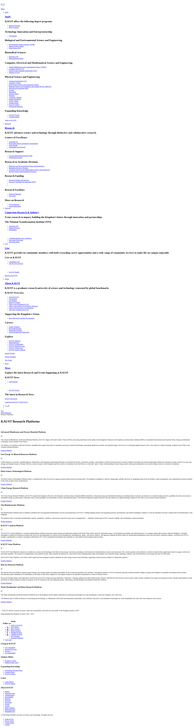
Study (7, 12)
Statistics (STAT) (14, 72)
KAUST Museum (14, 341)
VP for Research (14, 204)
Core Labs (12, 196)
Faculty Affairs (13, 101)
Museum (7, 699)
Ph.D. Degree (15, 629)
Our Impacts (13, 301)
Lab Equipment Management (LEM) (20, 156)
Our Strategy (13, 299)
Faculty (7, 704)
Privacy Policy (9, 721)
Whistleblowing (10, 711)
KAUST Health (14, 272)
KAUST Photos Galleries (17, 350)
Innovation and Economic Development (21, 318)
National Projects (14, 228)
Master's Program (14, 26)
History (7, 691)
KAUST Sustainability (16, 344)
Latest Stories (13, 382)
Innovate (7, 208)
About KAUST (14, 297)
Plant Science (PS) (15, 48)
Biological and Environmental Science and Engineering (26, 166)
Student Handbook (15, 99)
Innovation (8, 702)
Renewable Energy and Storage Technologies (23, 143)
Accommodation (10, 653)
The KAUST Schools (16, 263)
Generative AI (13, 142)
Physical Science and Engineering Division (22, 171)
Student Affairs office (11, 662)
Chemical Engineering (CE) (18, 81)
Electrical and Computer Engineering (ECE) (23, 71)
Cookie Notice (9, 723)
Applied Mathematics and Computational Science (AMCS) (27, 67)
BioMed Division (16, 632)
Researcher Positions (15, 330)
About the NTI (13, 226)
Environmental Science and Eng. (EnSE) (22, 44)
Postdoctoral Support (15, 157)
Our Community (10, 647)
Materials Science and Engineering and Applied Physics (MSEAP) (30, 86)
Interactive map (10, 693)
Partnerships (13, 230)
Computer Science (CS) (16, 69)
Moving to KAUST (11, 275)
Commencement (14, 117)
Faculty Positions (14, 327)
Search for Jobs (10, 353)
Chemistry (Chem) (15, 83)
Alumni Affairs (13, 103)
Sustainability (9, 697)
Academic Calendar (15, 97)
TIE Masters (13, 36)
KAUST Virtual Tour (16, 348)
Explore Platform (6, 450)
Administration (9, 695)
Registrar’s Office (10, 661)
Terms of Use (9, 719)
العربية (7, 406)
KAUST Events (14, 390)
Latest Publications (15, 206)
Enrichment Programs (16, 106)
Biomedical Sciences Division (18, 168)
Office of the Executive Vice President (21, 308)
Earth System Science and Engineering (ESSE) (24, 85)
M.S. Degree (15, 627)
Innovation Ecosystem (16, 240)
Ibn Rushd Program (15, 329)
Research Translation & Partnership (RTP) (22, 182)
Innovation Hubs (14, 242)
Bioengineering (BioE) (16, 58)
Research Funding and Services (19, 180)
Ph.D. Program (13, 27)
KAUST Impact (10, 684)
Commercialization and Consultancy (20, 238)
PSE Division (15, 636)
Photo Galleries (10, 708)
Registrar (12, 96)
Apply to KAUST (10, 120)
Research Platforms (15, 194)
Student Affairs (13, 94)
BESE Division (16, 631)
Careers (7, 706)
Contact (7, 724)
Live (6, 244)
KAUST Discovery (11, 399)
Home (3, 413)
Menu (3, 9)
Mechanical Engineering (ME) (18, 88)
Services (7, 651)
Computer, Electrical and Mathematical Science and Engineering (29, 170)
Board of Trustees (14, 302)
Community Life (14, 262)
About (7, 279)
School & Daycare (11, 649)
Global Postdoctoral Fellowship (19, 332)
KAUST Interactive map (17, 346)
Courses (11, 90)
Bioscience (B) (13, 57)
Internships (12, 92)
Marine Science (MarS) (16, 46)
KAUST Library (14, 105)
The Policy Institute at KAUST (19, 310)
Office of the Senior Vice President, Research (23, 306)
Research (8, 124)
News (7, 364)
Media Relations (14, 343)
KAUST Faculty (14, 115)
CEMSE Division (16, 634)
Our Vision (8, 360)
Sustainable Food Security (17, 147)
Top (2, 411)
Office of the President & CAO (19, 304)
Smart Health (13, 145)
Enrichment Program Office (14, 670)
